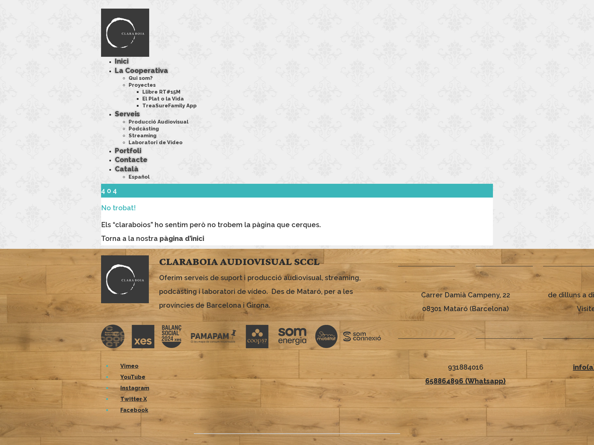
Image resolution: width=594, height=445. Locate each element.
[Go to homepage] (125, 32)
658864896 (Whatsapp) (465, 381)
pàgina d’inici (182, 238)
